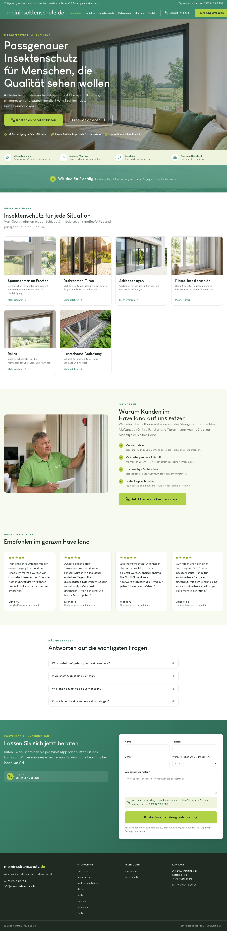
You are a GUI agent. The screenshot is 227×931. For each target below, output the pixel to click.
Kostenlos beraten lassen (36, 120)
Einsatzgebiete (106, 13)
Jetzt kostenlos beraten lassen (155, 499)
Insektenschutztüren (88, 883)
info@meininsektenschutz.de (19, 886)
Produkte (90, 13)
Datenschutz (131, 877)
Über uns (139, 13)
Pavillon (81, 895)
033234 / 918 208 (17, 881)
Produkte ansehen (86, 120)
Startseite (75, 13)
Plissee (80, 889)
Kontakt (152, 13)
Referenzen (124, 13)
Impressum (131, 871)
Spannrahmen (84, 877)
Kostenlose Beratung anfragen (168, 817)
